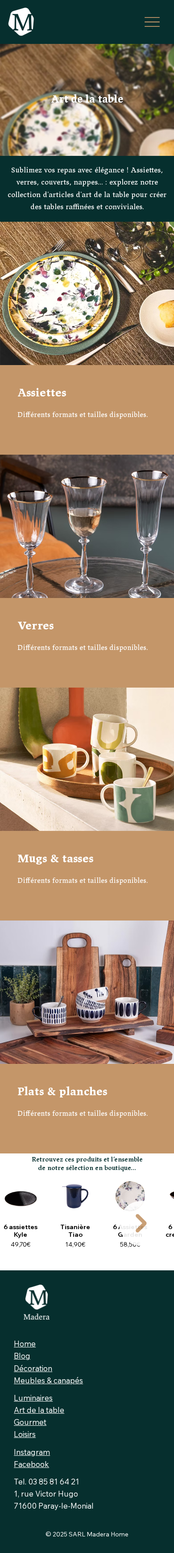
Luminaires (33, 1397)
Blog (22, 1355)
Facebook (31, 1464)
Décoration (33, 1368)
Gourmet (30, 1422)
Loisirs (25, 1434)
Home (25, 1343)
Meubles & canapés (48, 1380)
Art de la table (39, 1410)
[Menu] (152, 22)
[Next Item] (141, 1223)
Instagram (32, 1452)
